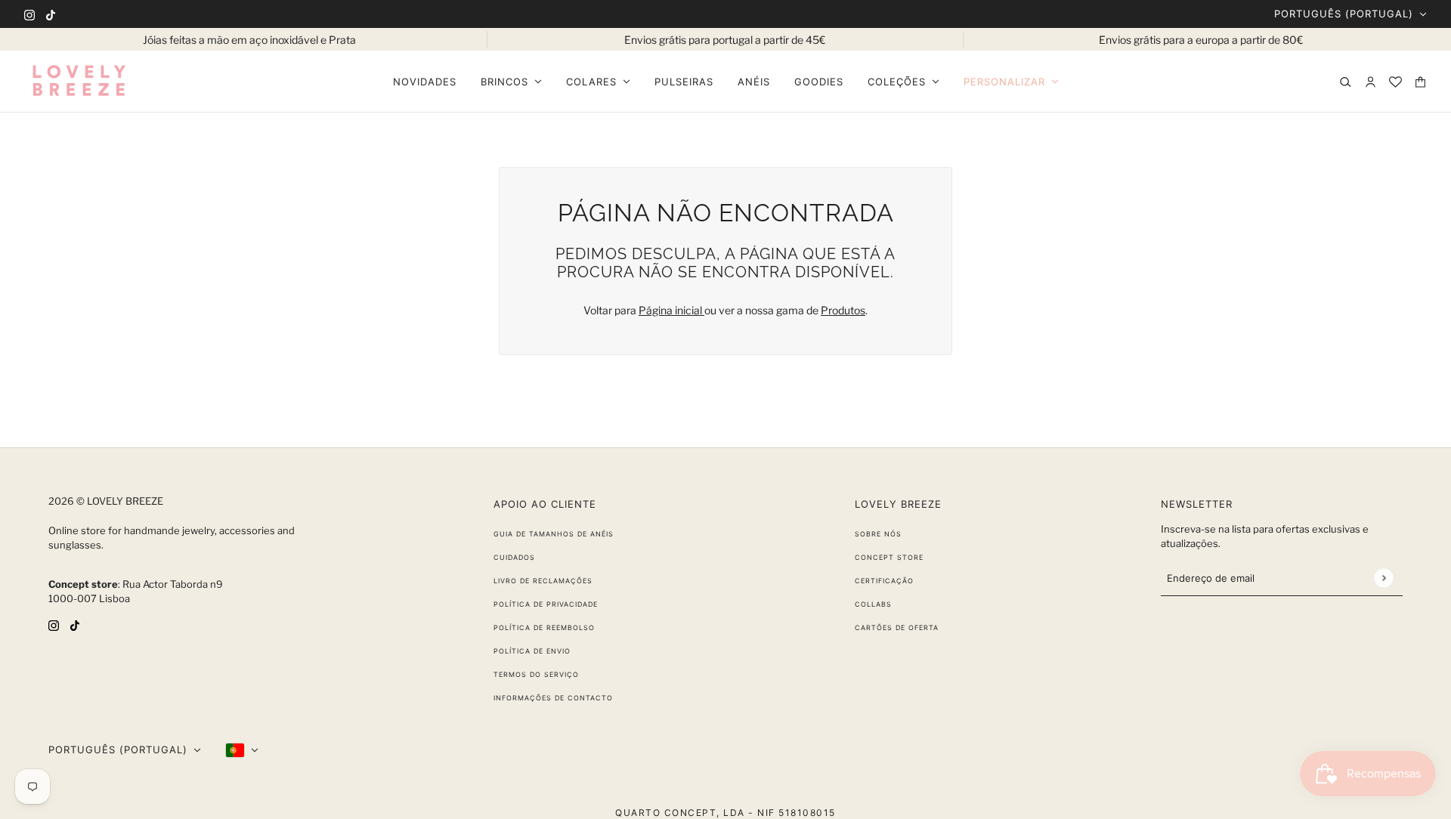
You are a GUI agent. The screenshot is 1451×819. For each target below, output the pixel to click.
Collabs (873, 604)
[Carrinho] (1420, 82)
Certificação (884, 580)
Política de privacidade (545, 604)
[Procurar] (1345, 82)
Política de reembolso (544, 627)
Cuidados (514, 557)
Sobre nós (878, 534)
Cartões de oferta (897, 627)
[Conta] (1370, 82)
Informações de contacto (553, 698)
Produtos (843, 310)
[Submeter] (1383, 577)
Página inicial (671, 310)
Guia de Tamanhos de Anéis (553, 534)
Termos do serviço (536, 674)
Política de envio (532, 651)
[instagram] (29, 14)
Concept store (889, 557)
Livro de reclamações (542, 580)
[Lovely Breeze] (78, 81)
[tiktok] (50, 14)
